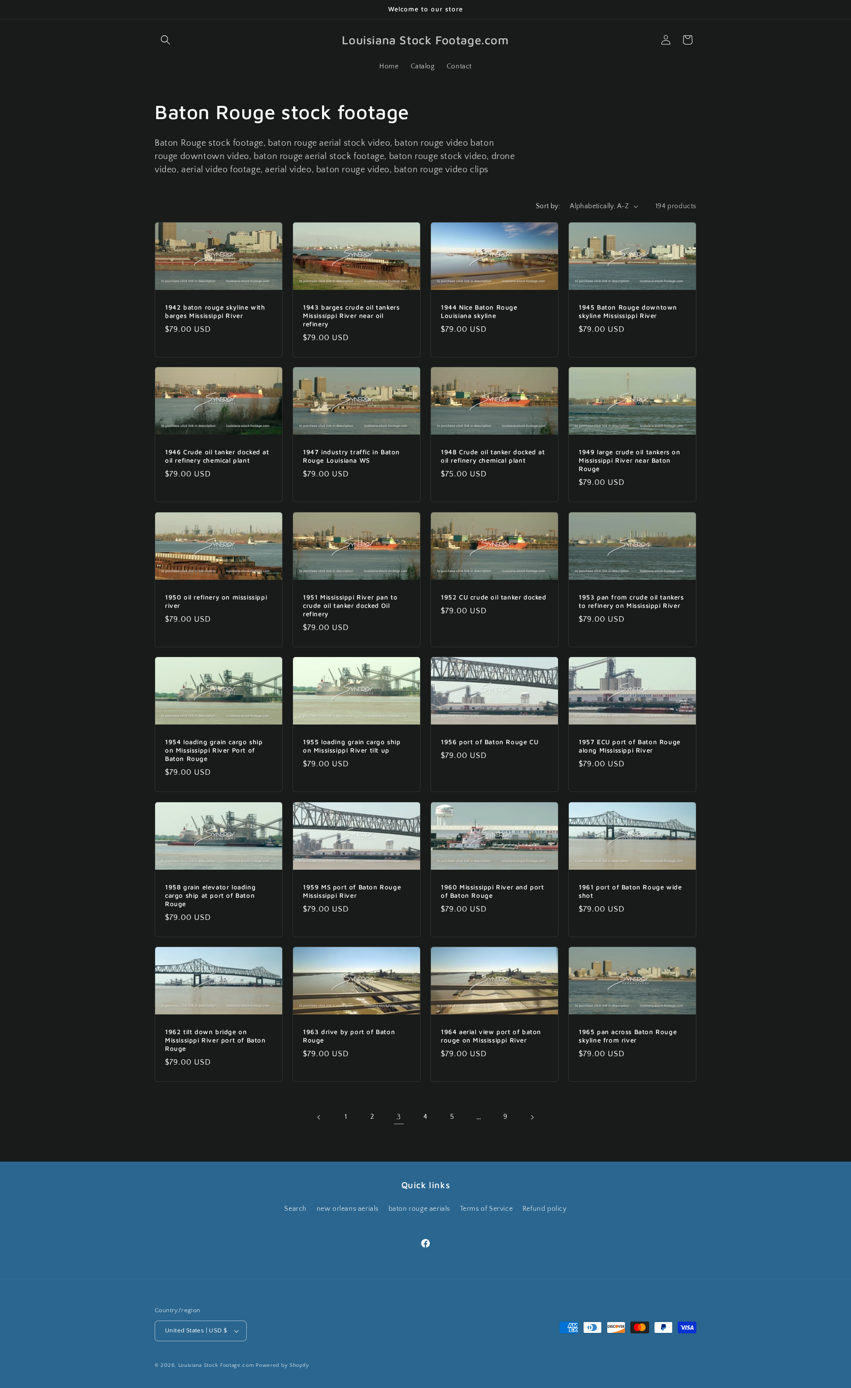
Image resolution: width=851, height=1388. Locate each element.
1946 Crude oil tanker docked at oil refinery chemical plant (217, 456)
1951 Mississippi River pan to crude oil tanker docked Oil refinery (350, 605)
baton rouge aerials (419, 1209)
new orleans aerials (348, 1209)
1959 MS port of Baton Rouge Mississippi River (352, 891)
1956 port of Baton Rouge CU (489, 742)
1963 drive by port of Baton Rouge (349, 1036)
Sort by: (548, 206)
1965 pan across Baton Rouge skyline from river (628, 1036)
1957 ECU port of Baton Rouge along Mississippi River (630, 746)
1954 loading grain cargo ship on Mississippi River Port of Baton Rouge (213, 750)
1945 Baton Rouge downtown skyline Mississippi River (628, 311)
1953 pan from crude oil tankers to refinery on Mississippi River (631, 601)
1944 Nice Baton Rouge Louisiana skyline (479, 311)
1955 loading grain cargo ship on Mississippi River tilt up (351, 746)
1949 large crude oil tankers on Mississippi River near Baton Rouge (630, 460)
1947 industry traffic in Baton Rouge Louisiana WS (351, 456)
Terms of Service (486, 1209)
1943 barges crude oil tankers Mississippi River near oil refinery (351, 315)
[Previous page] (319, 1117)
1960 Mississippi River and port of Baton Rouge (492, 891)
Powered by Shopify (282, 1365)
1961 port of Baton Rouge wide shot (630, 891)
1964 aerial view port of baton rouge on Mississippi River (491, 1036)
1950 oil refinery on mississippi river (216, 601)
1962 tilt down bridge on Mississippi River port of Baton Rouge (215, 1040)
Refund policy (545, 1209)
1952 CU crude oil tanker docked (494, 597)
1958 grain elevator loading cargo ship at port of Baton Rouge (210, 895)
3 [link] (398, 1116)
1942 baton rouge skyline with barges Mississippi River (215, 311)
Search (295, 1209)
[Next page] (532, 1117)
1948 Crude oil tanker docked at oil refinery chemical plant (493, 456)
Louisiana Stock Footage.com (216, 1365)
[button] (165, 40)
